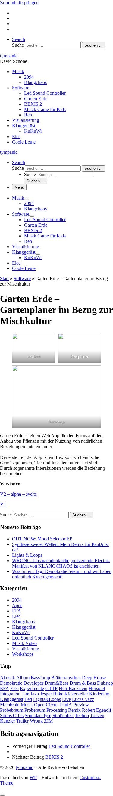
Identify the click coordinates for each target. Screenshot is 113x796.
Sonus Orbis (12, 715)
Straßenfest (63, 715)
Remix (74, 710)
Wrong (36, 720)
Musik (27, 704)
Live (66, 699)
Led (28, 699)
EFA (16, 610)
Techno (82, 715)
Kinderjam (99, 693)
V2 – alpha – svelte (18, 494)
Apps (17, 605)
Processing (56, 710)
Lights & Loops (27, 555)
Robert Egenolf (96, 710)
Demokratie (11, 683)
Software (22, 278)
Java (34, 693)
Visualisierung (25, 648)
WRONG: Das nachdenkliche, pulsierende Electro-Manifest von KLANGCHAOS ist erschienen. (61, 563)
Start (4, 278)
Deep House (94, 677)
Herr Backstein (73, 688)
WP (33, 777)
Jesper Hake (51, 693)
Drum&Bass (56, 683)
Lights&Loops (47, 699)
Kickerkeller (76, 693)
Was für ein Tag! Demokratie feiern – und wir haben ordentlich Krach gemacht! (61, 574)
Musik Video (24, 643)
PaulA (66, 704)
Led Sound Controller (33, 637)
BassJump (40, 677)
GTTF (51, 688)
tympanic (24, 767)
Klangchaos (23, 621)
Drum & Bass (83, 683)
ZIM (48, 720)
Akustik (7, 677)
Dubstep (105, 683)
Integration (10, 693)
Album (23, 677)
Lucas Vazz (83, 699)
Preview (81, 704)
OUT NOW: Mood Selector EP (42, 538)
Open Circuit (46, 704)
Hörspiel (97, 688)
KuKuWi (21, 632)
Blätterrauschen (66, 677)
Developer (33, 683)
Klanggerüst (23, 627)
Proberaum (34, 710)
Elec (16, 616)
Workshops (22, 654)
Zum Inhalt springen (19, 2)
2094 (17, 599)
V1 (3, 504)
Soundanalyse (38, 715)
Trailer (22, 720)
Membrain (10, 704)
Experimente (32, 688)
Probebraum (11, 710)
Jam (25, 693)
